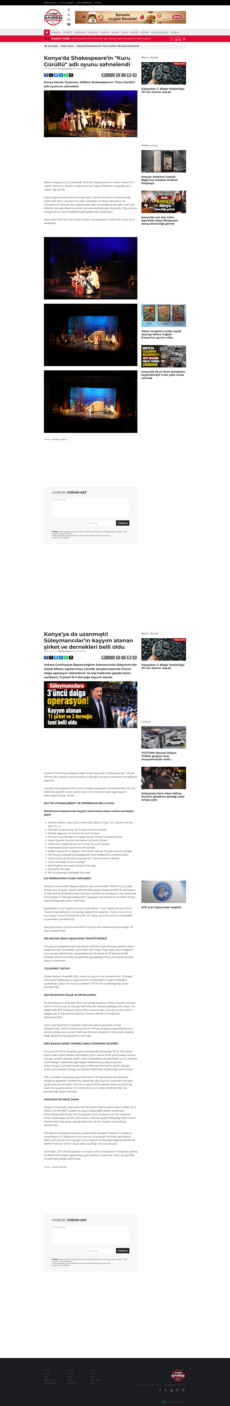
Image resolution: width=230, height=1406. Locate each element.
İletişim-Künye (149, 1385)
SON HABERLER (83, 2)
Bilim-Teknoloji (50, 1383)
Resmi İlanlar (159, 32)
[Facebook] (46, 75)
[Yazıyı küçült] (123, 75)
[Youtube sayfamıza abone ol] (69, 24)
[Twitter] (51, 75)
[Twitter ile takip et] (69, 15)
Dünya (174, 32)
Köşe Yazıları (72, 1383)
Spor (125, 32)
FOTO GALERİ (66, 2)
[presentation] (45, 38)
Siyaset (67, 32)
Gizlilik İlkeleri (169, 1385)
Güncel (56, 32)
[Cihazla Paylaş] (71, 75)
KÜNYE (98, 2)
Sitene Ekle (181, 1385)
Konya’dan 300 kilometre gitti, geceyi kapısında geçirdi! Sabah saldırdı (114, 38)
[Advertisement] (90, 158)
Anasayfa (137, 1385)
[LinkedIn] (61, 75)
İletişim (160, 1385)
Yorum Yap (109, 75)
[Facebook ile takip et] (69, 10)
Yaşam (93, 1383)
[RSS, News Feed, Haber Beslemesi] (183, 1390)
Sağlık (134, 32)
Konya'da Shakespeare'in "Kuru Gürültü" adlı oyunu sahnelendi (108, 46)
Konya (115, 32)
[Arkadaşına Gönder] (129, 75)
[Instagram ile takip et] (69, 19)
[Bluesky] (56, 75)
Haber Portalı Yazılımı (176, 1402)
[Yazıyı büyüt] (118, 75)
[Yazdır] (134, 75)
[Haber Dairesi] (53, 17)
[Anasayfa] (47, 32)
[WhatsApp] (66, 75)
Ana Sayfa (52, 46)
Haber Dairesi (50, 2)
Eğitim (144, 32)
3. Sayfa (104, 32)
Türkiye (92, 32)
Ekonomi (80, 32)
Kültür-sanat (67, 46)
